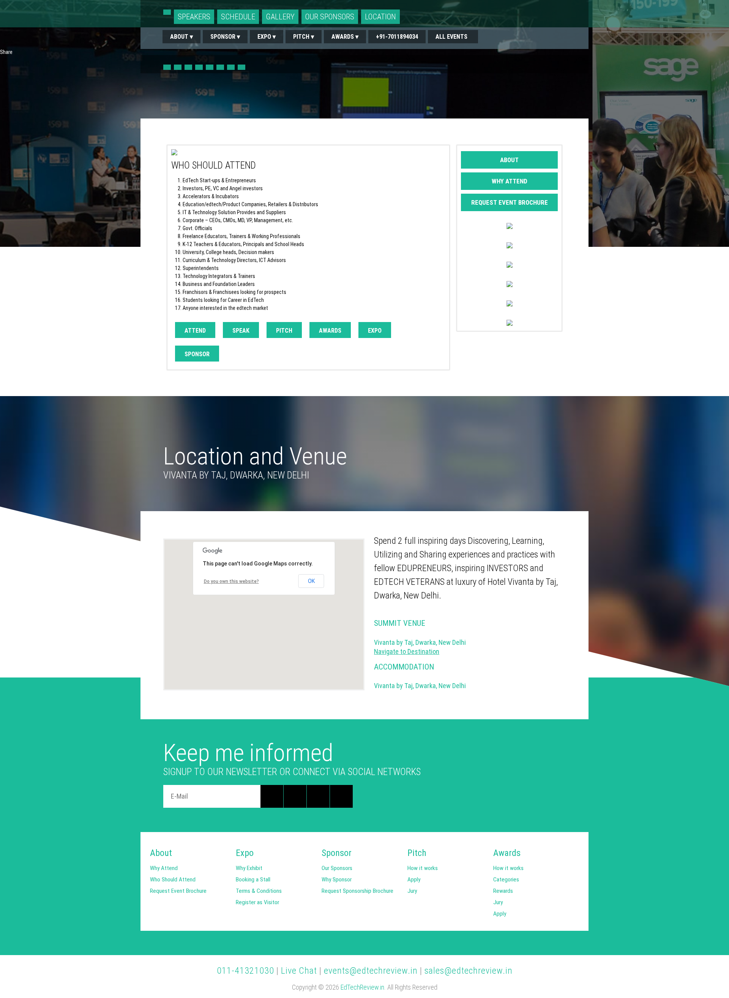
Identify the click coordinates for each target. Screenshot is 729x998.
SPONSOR (197, 354)
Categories (506, 879)
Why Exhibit (249, 868)
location (380, 16)
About (509, 160)
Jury (412, 890)
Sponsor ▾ (225, 36)
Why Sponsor (337, 879)
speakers (194, 16)
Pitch (416, 853)
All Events (453, 36)
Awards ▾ (344, 36)
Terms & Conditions (259, 890)
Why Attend (509, 181)
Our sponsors (329, 16)
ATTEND (195, 330)
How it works (422, 868)
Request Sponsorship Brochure (357, 890)
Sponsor (333, 853)
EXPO (375, 330)
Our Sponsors (337, 868)
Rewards (503, 890)
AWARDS (330, 330)
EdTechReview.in (362, 987)
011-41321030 (245, 970)
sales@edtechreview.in (468, 970)
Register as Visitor (257, 902)
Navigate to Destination (406, 651)
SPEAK (240, 330)
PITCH (284, 330)
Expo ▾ (266, 36)
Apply (413, 879)
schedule (238, 16)
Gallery (280, 16)
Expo (245, 853)
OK (311, 581)
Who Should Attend (242, 100)
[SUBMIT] (271, 796)
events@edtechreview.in (371, 970)
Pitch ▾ (303, 36)
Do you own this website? (231, 581)
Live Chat (299, 970)
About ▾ (181, 36)
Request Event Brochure (509, 202)
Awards (504, 853)
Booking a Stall (253, 879)
